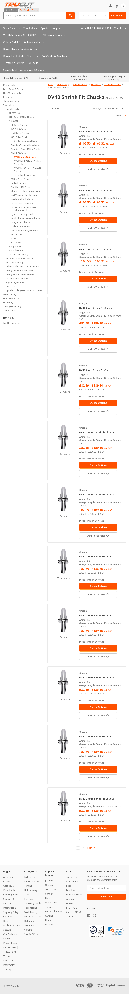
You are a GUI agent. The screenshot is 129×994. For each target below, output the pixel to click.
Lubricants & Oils (11, 298)
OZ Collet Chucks (19, 129)
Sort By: (97, 108)
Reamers (7, 97)
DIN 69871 (13, 121)
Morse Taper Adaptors (22, 203)
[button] (116, 931)
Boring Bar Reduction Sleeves (19, 55)
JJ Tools (49, 880)
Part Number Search (29, 10)
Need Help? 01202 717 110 (96, 28)
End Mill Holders (18, 183)
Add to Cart (117, 15)
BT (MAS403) (14, 113)
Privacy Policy (10, 942)
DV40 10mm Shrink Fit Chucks (96, 432)
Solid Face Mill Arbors (21, 187)
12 (124, 115)
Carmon (49, 893)
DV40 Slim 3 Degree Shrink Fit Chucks (27, 170)
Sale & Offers (9, 310)
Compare (54, 108)
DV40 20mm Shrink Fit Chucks (96, 736)
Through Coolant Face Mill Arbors (26, 191)
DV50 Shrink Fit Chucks (24, 175)
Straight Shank (16, 246)
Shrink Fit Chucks (19, 153)
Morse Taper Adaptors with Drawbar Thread (24, 209)
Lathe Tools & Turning (13, 89)
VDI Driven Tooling (52, 34)
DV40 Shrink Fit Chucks (25, 157)
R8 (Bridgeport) (16, 250)
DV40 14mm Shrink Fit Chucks (96, 556)
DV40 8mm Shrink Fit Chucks (96, 370)
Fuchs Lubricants (53, 911)
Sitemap (7, 969)
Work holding (9, 294)
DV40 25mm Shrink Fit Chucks (96, 798)
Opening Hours (11, 894)
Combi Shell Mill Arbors (22, 199)
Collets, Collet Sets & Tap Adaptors (22, 41)
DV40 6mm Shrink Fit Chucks (96, 307)
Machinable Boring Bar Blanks (25, 230)
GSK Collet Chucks (19, 137)
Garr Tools (50, 889)
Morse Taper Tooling (18, 254)
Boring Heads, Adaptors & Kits (20, 48)
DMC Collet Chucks (20, 133)
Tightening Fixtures (13, 62)
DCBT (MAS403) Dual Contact (22, 117)
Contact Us (9, 881)
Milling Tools (9, 85)
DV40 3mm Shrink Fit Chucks (96, 131)
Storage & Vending (12, 306)
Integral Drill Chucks (20, 222)
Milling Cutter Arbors (20, 179)
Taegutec (50, 906)
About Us (8, 876)
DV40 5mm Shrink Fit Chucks (96, 249)
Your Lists (120, 28)
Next (90, 848)
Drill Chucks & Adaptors (54, 55)
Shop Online (10, 28)
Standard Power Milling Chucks (26, 149)
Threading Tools (11, 101)
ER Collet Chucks (19, 125)
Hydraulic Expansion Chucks (24, 141)
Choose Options (98, 160)
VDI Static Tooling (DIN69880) (19, 34)
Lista (47, 898)
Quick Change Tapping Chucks (25, 218)
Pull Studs (33, 62)
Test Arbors (16, 234)
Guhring (49, 915)
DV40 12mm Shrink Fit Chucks (96, 494)
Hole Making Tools (12, 93)
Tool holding (30, 28)
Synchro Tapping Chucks (23, 214)
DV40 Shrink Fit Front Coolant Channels (27, 163)
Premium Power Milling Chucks (25, 145)
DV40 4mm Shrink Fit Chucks (96, 190)
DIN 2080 (13, 238)
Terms (6, 956)
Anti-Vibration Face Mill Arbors (25, 195)
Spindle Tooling (49, 28)
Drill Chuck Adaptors (20, 226)
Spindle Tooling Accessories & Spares (23, 69)
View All (49, 924)
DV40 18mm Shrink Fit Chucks (96, 677)
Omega (49, 884)
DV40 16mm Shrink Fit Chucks (96, 615)
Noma (48, 920)
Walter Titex (51, 902)
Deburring (8, 302)
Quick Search (11, 10)
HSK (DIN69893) (16, 242)
